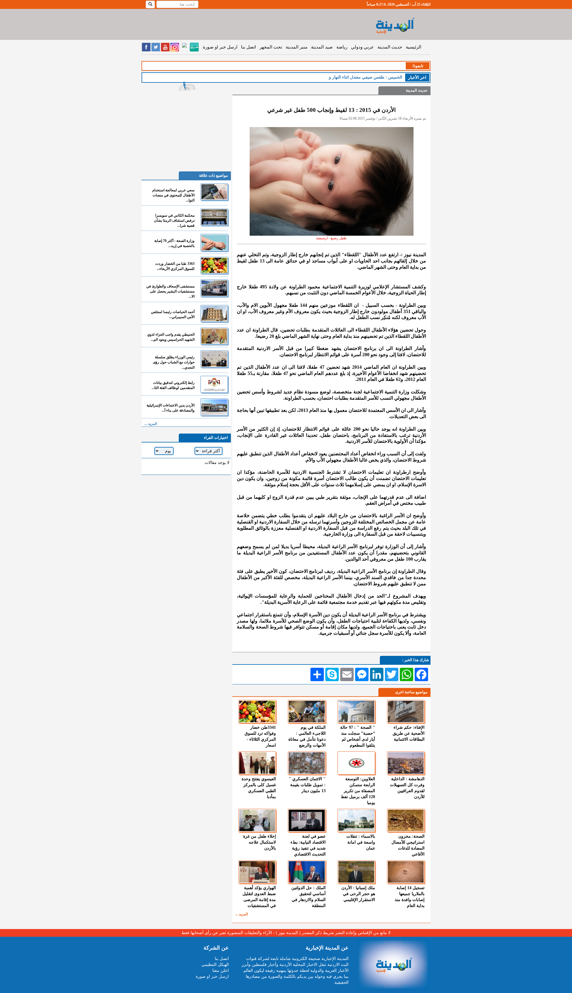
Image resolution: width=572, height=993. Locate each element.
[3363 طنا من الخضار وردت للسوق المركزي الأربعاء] (214, 265)
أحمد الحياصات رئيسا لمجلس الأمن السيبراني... (173, 314)
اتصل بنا (248, 47)
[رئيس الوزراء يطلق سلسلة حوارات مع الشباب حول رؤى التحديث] (214, 358)
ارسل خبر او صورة (220, 47)
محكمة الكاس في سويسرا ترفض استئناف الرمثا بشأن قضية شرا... (174, 220)
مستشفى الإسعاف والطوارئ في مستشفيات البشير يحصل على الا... (170, 291)
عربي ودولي (362, 47)
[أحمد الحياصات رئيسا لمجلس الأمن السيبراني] (214, 313)
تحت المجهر (270, 47)
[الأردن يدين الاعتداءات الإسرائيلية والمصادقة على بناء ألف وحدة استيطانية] (214, 406)
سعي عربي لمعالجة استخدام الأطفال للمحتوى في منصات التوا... (173, 195)
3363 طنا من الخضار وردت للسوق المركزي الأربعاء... (175, 266)
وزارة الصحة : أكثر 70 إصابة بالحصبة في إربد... (174, 243)
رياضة (341, 47)
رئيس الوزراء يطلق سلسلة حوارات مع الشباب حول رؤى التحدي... (174, 362)
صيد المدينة (322, 47)
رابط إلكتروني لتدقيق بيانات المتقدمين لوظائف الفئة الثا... (173, 385)
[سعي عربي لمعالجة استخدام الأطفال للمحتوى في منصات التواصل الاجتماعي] (214, 191)
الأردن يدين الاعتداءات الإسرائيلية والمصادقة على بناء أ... (171, 407)
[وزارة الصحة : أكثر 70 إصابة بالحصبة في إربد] (214, 242)
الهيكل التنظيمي (215, 964)
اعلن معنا (220, 970)
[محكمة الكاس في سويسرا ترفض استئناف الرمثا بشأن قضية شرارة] (214, 217)
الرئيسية (413, 47)
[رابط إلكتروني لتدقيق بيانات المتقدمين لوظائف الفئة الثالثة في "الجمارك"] (214, 384)
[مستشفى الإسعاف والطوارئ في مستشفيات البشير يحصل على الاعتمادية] (214, 287)
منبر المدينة (296, 47)
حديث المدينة (389, 47)
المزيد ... (241, 914)
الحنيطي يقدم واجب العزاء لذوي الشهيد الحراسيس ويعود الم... (171, 337)
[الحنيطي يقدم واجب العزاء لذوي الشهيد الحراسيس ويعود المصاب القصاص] (214, 336)
